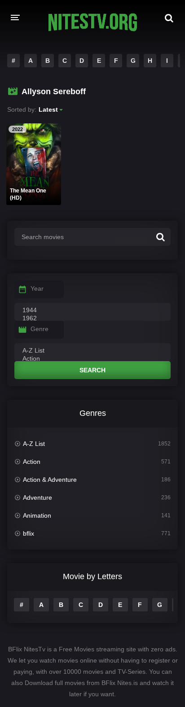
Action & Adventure (50, 479)
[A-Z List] (92, 351)
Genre (39, 328)
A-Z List (34, 443)
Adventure (37, 497)
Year (37, 288)
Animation (37, 515)
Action (31, 461)
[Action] (92, 359)
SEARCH (92, 370)
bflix (28, 533)
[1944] (92, 310)
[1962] (92, 318)
